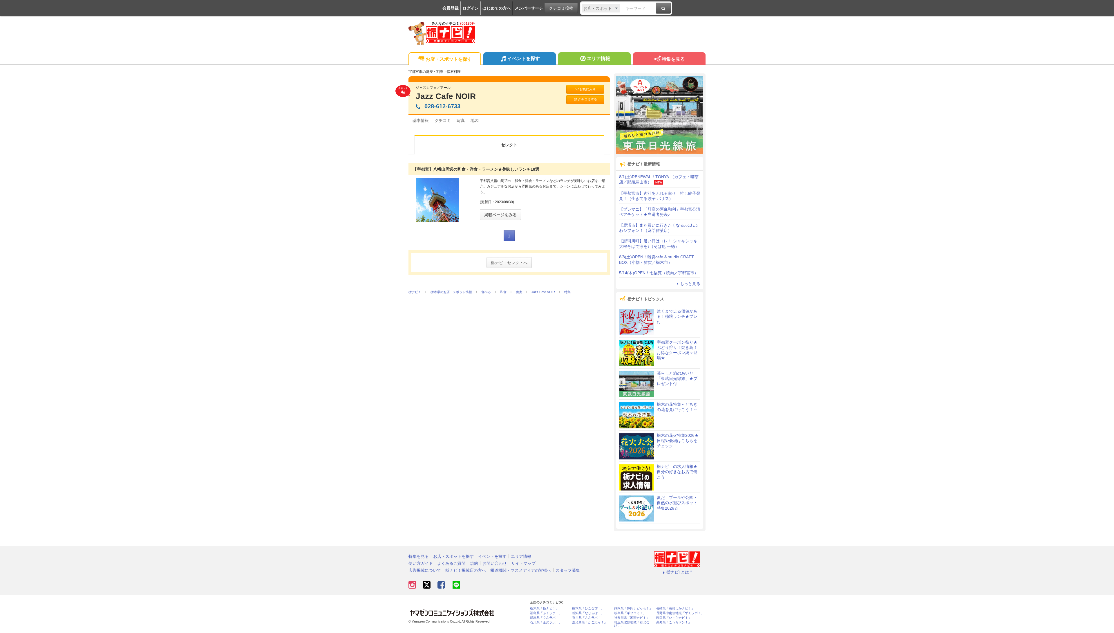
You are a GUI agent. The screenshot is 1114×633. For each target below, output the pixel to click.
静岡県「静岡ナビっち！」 (633, 608)
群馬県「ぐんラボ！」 (546, 617)
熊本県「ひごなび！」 (588, 608)
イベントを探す (523, 58)
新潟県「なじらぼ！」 (588, 613)
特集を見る (673, 59)
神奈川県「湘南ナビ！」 (631, 617)
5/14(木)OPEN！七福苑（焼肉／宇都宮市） (658, 272)
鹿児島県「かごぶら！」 (589, 622)
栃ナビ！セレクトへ (509, 262)
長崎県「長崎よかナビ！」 (675, 608)
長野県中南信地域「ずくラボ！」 (680, 613)
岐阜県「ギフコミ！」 (630, 613)
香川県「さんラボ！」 (588, 617)
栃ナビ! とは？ (679, 572)
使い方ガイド (420, 563)
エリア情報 (598, 58)
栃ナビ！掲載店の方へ (465, 570)
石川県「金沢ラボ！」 (546, 622)
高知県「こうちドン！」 (673, 622)
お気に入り (588, 89)
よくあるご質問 (451, 563)
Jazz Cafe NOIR (446, 96)
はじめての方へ (496, 8)
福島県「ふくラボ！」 (546, 613)
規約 (474, 563)
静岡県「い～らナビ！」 (673, 617)
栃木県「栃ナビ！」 (544, 608)
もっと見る (690, 283)
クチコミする (587, 99)
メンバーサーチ (529, 8)
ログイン (470, 8)
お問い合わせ (494, 563)
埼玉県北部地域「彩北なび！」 (631, 624)
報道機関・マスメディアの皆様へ (520, 570)
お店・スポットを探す (449, 59)
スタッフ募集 (568, 570)
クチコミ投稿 (561, 8)
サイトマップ (523, 563)
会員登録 (450, 8)
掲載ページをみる (500, 214)
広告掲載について (424, 570)
